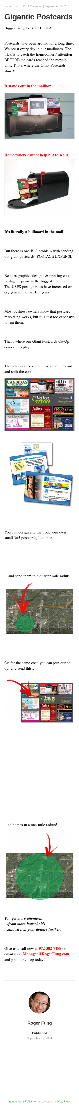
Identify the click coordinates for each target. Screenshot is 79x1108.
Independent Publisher (22, 1101)
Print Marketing (32, 6)
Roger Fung (11, 6)
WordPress (64, 1101)
